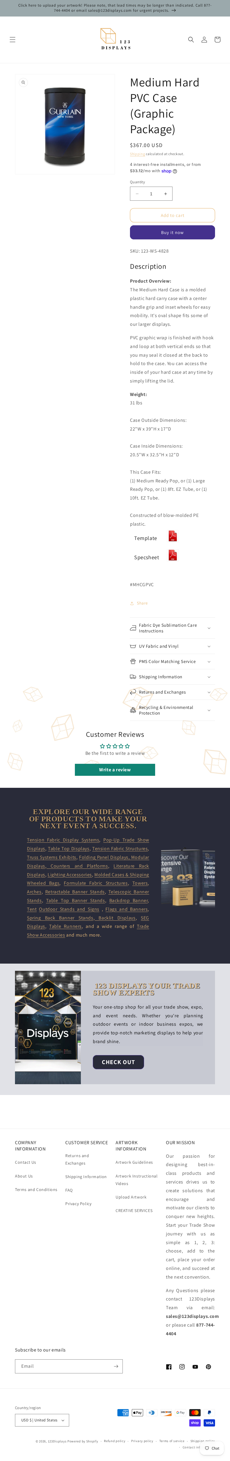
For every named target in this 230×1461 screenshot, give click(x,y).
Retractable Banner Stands (75, 892)
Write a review (115, 769)
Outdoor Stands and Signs (69, 909)
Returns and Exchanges (77, 1159)
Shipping (137, 154)
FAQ (69, 1190)
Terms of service (171, 1441)
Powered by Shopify (82, 1441)
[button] (12, 39)
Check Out (118, 1062)
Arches (34, 892)
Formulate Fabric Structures (96, 883)
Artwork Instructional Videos (137, 1179)
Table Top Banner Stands (75, 900)
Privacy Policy (78, 1203)
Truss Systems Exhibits (51, 857)
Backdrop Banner (128, 900)
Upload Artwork (131, 1197)
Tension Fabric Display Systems (63, 840)
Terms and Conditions (36, 1189)
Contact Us (25, 1162)
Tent (32, 909)
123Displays (57, 1441)
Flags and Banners (126, 909)
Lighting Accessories (70, 875)
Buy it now (172, 232)
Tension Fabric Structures (120, 848)
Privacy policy (142, 1441)
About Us (24, 1176)
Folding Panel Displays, (105, 857)
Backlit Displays (115, 918)
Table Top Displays (68, 848)
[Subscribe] (115, 1366)
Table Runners (65, 926)
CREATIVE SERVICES (134, 1210)
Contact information (199, 1447)
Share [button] (142, 603)
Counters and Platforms (77, 866)
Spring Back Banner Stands (60, 918)
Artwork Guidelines (134, 1162)
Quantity (137, 181)
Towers (140, 883)
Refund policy (114, 1441)
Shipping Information (86, 1176)
